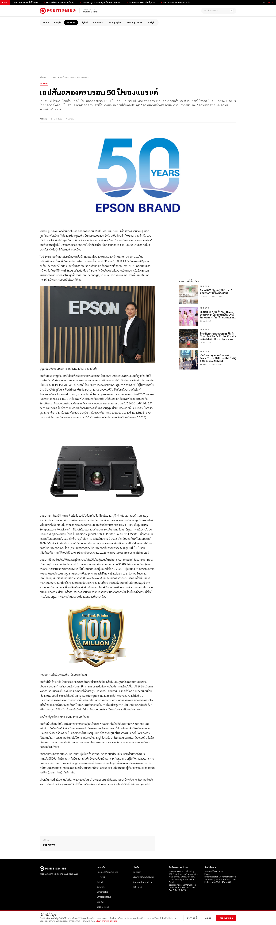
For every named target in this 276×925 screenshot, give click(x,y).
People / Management (107, 872)
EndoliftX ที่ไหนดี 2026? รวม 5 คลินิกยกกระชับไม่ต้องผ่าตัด (216, 291)
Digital (84, 22)
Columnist (98, 22)
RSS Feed (137, 887)
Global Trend (103, 907)
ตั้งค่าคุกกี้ (192, 918)
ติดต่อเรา (137, 872)
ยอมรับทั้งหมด (226, 918)
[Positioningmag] (58, 11)
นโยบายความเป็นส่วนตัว (143, 877)
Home (46, 22)
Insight (151, 22)
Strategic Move (134, 22)
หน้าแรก (43, 77)
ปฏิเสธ (208, 918)
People (57, 22)
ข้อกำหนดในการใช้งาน (142, 882)
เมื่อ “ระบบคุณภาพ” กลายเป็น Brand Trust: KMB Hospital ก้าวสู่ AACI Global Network (218, 358)
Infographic (115, 22)
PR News (71, 22)
